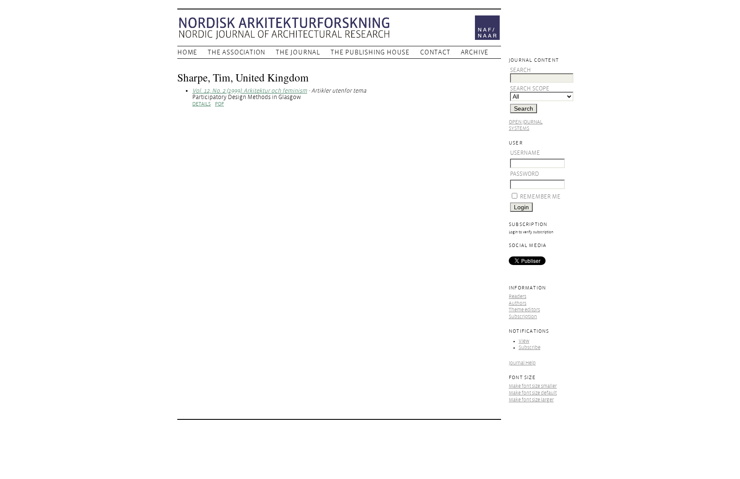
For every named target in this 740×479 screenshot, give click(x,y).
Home (187, 52)
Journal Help (522, 363)
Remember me (540, 196)
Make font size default (533, 393)
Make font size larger (531, 400)
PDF (219, 104)
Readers (517, 296)
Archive (475, 52)
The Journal (298, 52)
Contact (435, 52)
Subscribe (529, 347)
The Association (237, 52)
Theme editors (524, 310)
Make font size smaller (533, 386)
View (524, 341)
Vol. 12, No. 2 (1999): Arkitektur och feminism (249, 90)
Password (524, 174)
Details (201, 104)
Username (525, 153)
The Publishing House (370, 52)
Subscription (523, 316)
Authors (517, 303)
